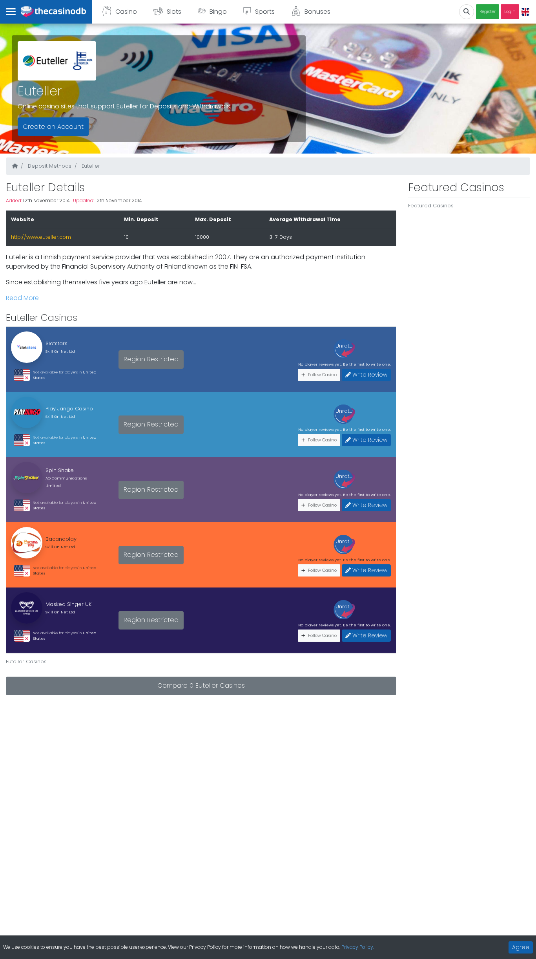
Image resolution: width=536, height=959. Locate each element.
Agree (520, 947)
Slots (174, 11)
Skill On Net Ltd (60, 351)
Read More (22, 297)
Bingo (218, 11)
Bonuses (317, 11)
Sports (265, 11)
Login (510, 12)
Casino (126, 11)
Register (487, 12)
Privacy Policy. (357, 947)
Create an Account (53, 126)
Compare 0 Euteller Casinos (201, 685)
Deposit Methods (48, 166)
